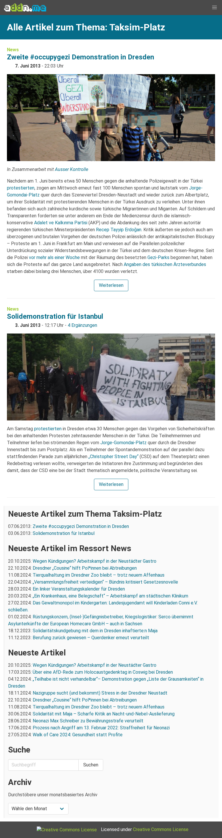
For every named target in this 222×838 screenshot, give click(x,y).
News (13, 49)
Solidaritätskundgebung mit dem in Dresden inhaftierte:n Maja (95, 630)
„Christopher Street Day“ (113, 456)
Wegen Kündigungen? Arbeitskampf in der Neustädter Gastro (94, 561)
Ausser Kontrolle (71, 169)
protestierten (20, 188)
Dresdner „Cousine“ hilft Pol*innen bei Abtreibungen (85, 568)
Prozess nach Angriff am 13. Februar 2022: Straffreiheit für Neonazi (101, 727)
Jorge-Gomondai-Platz (123, 442)
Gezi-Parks (158, 257)
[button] (214, 7)
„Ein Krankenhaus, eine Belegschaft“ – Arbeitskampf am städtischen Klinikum (110, 596)
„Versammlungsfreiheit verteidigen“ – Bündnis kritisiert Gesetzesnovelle (105, 582)
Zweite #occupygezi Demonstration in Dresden (80, 57)
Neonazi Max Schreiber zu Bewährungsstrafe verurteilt (88, 721)
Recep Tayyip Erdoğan (118, 229)
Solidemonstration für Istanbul (55, 316)
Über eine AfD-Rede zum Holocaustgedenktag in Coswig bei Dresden (103, 672)
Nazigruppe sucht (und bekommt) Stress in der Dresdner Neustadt (100, 693)
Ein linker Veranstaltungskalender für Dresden (79, 589)
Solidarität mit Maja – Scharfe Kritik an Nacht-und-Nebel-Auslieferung (104, 714)
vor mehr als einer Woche (54, 257)
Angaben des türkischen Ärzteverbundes (165, 264)
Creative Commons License (160, 829)
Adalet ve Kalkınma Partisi (60, 222)
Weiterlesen (111, 285)
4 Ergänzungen (82, 325)
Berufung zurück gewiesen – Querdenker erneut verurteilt (91, 637)
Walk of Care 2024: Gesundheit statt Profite (78, 734)
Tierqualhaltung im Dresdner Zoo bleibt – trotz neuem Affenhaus (98, 575)
